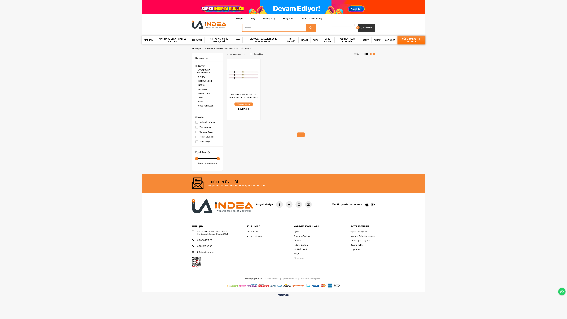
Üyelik (296, 231)
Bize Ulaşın (299, 258)
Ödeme (297, 240)
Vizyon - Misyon (254, 236)
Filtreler (200, 117)
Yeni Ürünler (205, 127)
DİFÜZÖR (202, 89)
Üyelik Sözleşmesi (359, 231)
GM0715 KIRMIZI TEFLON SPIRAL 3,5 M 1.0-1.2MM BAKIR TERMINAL (244, 96)
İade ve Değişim (301, 245)
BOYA (315, 40)
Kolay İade (288, 18)
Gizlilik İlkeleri (300, 249)
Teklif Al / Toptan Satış (311, 18)
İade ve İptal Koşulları (361, 240)
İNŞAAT (304, 40)
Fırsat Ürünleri (206, 137)
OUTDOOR (390, 40)
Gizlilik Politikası (271, 279)
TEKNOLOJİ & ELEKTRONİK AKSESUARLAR (263, 40)
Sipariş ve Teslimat (302, 236)
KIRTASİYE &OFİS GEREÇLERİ (219, 40)
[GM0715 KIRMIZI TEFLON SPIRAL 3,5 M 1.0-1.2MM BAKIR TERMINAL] (243, 75)
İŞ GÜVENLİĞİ (290, 40)
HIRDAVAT (197, 40)
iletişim (239, 18)
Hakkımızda (253, 231)
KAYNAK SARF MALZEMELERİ (203, 71)
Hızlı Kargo (204, 141)
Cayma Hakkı (357, 245)
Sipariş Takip (269, 18)
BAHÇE (377, 40)
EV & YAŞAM (327, 40)
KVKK (296, 254)
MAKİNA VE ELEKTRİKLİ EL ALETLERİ (172, 40)
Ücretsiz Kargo (206, 132)
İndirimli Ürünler (207, 122)
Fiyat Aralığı (202, 152)
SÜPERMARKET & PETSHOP (411, 40)
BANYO (365, 40)
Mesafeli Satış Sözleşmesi (363, 236)
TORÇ (200, 97)
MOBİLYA (148, 40)
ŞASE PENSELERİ (206, 106)
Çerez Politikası (290, 279)
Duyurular (355, 249)
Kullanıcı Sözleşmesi (310, 279)
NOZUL (201, 85)
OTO (238, 40)
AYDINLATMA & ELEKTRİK (347, 40)
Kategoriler (202, 58)
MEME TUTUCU (205, 93)
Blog (253, 18)
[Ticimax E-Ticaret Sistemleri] (283, 295)
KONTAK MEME (205, 81)
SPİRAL (201, 77)
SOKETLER (203, 101)
